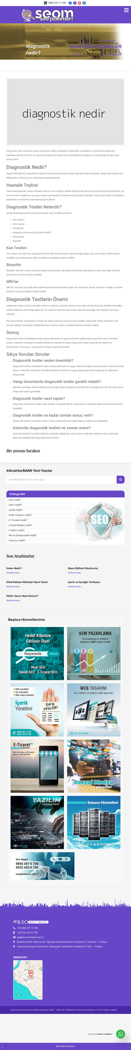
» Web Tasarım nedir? (20, 515)
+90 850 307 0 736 (27, 928)
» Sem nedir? (15, 504)
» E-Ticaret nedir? (17, 520)
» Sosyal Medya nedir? (20, 525)
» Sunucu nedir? (16, 540)
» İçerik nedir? (15, 510)
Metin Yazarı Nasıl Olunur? (22, 595)
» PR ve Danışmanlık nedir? (22, 535)
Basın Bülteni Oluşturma (83, 568)
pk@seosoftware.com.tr (30, 937)
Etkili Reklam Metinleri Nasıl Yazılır (27, 582)
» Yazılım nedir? (16, 530)
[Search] (121, 480)
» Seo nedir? (14, 499)
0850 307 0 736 (57, 2)
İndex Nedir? (14, 568)
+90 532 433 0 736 (27, 932)
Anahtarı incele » (13, 573)
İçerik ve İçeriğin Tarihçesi (84, 582)
